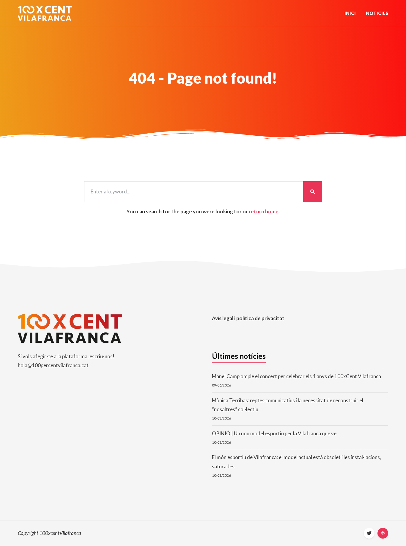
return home (263, 211)
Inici (350, 13)
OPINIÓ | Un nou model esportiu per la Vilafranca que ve (274, 433)
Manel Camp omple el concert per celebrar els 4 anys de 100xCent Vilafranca (296, 376)
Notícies (377, 13)
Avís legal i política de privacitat (248, 318)
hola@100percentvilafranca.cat (53, 365)
